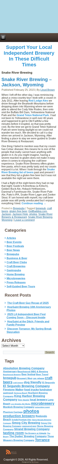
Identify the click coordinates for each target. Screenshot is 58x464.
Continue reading (34, 203)
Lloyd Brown (47, 89)
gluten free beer (18, 211)
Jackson (6, 214)
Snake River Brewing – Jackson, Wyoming (26, 82)
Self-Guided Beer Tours (21, 286)
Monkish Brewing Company (18, 407)
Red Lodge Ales (38, 100)
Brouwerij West (24, 378)
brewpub (41, 208)
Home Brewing (16, 274)
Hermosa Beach (20, 393)
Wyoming (7, 220)
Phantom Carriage (13, 412)
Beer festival (28, 374)
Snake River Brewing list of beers (28, 171)
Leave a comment (24, 220)
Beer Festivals (15, 246)
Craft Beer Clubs (17, 262)
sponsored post (29, 426)
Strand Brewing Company (32, 429)
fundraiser (45, 389)
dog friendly (33, 382)
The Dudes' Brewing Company (28, 436)
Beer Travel (42, 374)
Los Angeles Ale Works (20, 404)
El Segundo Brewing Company (26, 386)
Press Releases (16, 282)
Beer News (13, 250)
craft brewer (18, 383)
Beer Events (14, 242)
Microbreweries (16, 278)
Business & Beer (17, 258)
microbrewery (42, 403)
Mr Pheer (35, 462)
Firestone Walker (13, 389)
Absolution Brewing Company (23, 368)
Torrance (42, 440)
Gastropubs (14, 270)
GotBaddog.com (37, 211)
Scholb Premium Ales (21, 420)
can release (38, 378)
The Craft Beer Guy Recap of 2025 (28, 303)
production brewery (19, 416)
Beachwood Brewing (12, 375)
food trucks (31, 389)
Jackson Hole (20, 214)
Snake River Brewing (40, 217)
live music (23, 399)
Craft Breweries (16, 266)
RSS (14, 452)
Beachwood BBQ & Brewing (32, 371)
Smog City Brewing (26, 422)
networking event (42, 407)
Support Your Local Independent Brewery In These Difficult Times (29, 55)
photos (33, 214)
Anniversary (10, 371)
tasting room (13, 433)
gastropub (8, 393)
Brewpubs (19, 208)
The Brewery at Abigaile (35, 433)
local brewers (38, 399)
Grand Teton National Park (33, 115)
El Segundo (48, 382)
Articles (11, 238)
